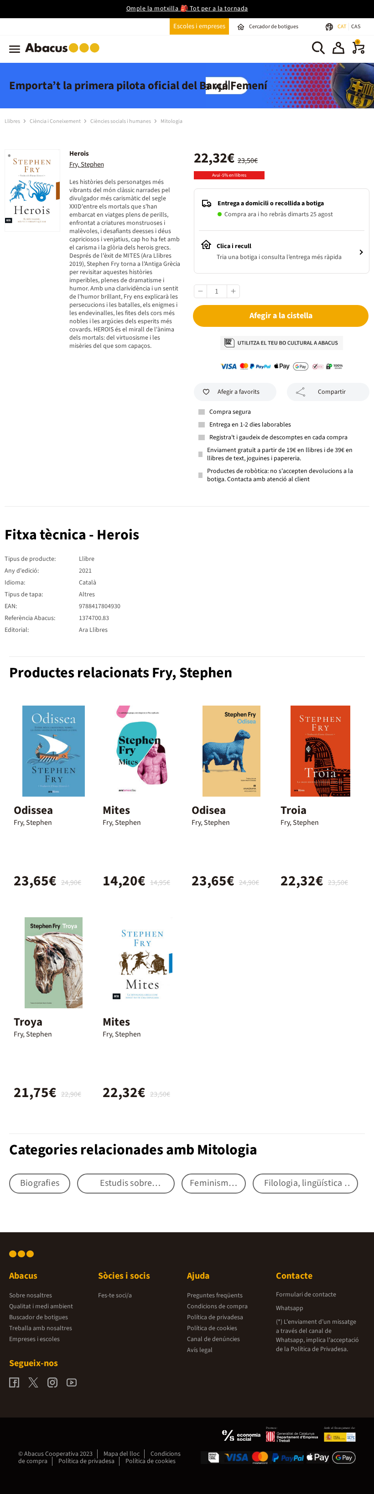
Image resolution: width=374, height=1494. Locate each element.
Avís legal (200, 1350)
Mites (116, 810)
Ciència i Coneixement (56, 121)
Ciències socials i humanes (121, 121)
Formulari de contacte (306, 1294)
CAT (342, 26)
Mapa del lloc (122, 1453)
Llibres (13, 121)
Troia (293, 810)
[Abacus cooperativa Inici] (64, 54)
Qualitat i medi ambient (41, 1306)
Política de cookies (212, 1328)
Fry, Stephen (86, 164)
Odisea (209, 810)
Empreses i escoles (34, 1339)
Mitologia (171, 121)
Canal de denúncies (213, 1339)
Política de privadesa (215, 1317)
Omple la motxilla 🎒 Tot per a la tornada (187, 8)
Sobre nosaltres (30, 1295)
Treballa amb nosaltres (40, 1328)
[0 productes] (358, 52)
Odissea (33, 810)
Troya (28, 1022)
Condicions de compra (217, 1306)
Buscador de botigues (38, 1317)
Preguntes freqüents (215, 1295)
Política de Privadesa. (319, 1349)
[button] (338, 49)
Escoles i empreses (199, 26)
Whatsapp (289, 1308)
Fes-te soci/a (115, 1295)
